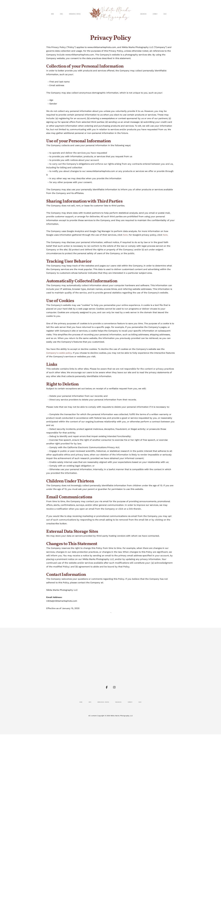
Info (61, 14)
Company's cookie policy (59, 353)
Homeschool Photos (75, 14)
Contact (155, 14)
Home (52, 14)
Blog (165, 14)
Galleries (143, 14)
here (125, 235)
